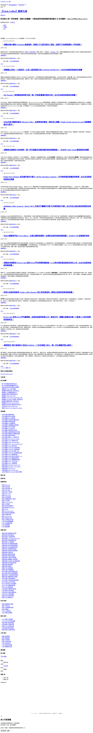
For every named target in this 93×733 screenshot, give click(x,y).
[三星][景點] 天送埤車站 (8, 590)
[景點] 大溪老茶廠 (6, 641)
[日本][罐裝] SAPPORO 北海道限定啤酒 (12, 452)
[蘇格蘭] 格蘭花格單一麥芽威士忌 (10, 401)
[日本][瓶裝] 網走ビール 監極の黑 (10, 437)
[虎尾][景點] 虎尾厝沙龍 (8, 624)
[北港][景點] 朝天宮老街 (8, 628)
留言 (14, 58)
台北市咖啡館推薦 (14, 61)
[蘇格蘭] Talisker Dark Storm (9, 396)
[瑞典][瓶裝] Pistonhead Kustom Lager (11, 465)
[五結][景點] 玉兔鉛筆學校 (8, 578)
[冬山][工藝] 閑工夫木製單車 (9, 583)
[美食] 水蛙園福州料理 (7, 607)
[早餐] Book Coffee (6, 493)
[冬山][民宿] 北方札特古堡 (8, 581)
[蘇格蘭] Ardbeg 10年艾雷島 (9, 389)
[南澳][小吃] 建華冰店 (7, 597)
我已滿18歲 (3, 730)
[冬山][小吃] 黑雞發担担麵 (8, 585)
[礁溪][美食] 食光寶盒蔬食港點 (9, 543)
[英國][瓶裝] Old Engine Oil (8, 468)
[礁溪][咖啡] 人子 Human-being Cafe (11, 538)
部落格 (5, 27)
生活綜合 (12, 22)
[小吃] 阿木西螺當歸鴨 (7, 521)
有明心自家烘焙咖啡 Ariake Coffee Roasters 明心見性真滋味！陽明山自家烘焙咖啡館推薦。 (38, 292)
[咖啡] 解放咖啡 (6, 638)
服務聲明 (60, 713)
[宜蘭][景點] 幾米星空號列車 (9, 562)
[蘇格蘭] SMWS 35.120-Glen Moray (10, 402)
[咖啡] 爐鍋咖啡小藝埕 (7, 604)
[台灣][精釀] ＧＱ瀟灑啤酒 (8, 423)
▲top (2, 63)
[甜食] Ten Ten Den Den (7, 511)
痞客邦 (11, 58)
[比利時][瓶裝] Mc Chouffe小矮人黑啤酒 (12, 472)
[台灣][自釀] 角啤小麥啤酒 (8, 416)
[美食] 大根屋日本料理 (7, 519)
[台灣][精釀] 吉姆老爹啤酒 (8, 421)
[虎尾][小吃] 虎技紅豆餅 (8, 626)
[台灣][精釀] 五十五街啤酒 (8, 418)
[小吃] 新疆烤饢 (6, 525)
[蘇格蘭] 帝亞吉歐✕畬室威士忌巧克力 (11, 404)
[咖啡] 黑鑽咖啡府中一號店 (9, 498)
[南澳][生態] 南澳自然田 (8, 595)
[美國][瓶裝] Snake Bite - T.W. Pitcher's (11, 466)
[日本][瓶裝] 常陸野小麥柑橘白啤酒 (11, 433)
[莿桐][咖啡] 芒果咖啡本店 (8, 629)
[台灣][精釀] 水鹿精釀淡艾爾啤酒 (10, 425)
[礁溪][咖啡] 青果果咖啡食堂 (9, 540)
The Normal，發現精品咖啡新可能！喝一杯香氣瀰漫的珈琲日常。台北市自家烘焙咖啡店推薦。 (40, 95)
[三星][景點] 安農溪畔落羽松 (9, 588)
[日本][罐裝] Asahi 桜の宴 (8, 428)
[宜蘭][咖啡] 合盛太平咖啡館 (9, 557)
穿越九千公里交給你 (30, 52)
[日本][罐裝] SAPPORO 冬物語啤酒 (11, 449)
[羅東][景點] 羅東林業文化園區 (9, 576)
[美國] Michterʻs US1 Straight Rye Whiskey (12, 408)
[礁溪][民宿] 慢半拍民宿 (8, 535)
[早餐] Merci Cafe (6, 485)
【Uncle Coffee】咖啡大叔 (14, 11)
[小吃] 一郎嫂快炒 (6, 611)
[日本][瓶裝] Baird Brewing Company (11, 439)
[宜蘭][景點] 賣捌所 (7, 566)
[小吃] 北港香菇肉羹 (7, 523)
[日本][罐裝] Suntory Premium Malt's (10, 442)
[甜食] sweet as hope (6, 516)
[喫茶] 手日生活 (6, 605)
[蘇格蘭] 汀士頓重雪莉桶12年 (9, 392)
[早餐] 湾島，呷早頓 (7, 492)
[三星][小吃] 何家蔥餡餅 (8, 594)
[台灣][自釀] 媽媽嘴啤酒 (8, 414)
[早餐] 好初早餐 (6, 486)
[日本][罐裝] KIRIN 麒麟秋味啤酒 (10, 458)
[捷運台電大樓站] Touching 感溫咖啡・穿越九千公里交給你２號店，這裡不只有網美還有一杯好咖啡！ (42, 45)
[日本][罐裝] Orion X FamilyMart (10, 461)
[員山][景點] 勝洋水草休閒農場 (9, 573)
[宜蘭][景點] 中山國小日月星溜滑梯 (11, 561)
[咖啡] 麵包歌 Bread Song (8, 507)
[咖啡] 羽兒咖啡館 (6, 497)
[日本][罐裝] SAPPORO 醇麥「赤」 (11, 451)
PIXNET (35, 713)
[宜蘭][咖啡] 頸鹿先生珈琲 (8, 554)
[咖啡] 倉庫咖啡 (6, 636)
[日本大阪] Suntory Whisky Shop (10, 406)
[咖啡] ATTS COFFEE (7, 502)
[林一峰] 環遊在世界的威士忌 (9, 383)
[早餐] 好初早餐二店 (7, 488)
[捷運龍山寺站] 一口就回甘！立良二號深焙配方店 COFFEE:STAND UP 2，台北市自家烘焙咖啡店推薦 (42, 70)
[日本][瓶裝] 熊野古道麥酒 (8, 435)
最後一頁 (8, 367)
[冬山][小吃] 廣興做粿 (7, 587)
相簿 (4, 25)
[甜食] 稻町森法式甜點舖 (8, 512)
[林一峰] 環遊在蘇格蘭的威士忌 (10, 385)
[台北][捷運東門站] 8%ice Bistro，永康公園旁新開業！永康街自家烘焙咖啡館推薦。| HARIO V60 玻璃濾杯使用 (46, 236)
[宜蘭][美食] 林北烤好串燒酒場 (9, 545)
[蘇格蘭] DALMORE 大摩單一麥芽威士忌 (12, 399)
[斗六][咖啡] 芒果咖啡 (7, 619)
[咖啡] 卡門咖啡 (6, 504)
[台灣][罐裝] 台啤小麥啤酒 (8, 426)
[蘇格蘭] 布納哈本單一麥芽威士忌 (10, 390)
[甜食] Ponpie (5, 509)
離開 (8, 730)
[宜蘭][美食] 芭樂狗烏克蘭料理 (9, 550)
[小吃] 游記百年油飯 (7, 645)
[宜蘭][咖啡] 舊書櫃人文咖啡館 (9, 559)
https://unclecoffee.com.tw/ (7, 374)
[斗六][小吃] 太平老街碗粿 (8, 621)
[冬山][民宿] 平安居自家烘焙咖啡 (10, 580)
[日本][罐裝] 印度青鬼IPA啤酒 (9, 430)
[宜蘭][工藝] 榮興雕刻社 (8, 569)
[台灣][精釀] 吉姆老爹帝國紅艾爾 (10, 419)
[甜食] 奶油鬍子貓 (6, 514)
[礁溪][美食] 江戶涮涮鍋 (8, 542)
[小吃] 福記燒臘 (6, 526)
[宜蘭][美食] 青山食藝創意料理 (9, 547)
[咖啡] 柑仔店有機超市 (7, 505)
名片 (4, 28)
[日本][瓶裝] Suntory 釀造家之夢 (10, 440)
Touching (53, 52)
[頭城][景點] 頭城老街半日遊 (9, 533)
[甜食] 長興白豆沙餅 (7, 518)
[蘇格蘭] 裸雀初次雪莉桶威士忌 (10, 394)
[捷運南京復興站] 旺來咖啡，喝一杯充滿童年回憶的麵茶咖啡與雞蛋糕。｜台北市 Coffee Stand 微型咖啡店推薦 (46, 150)
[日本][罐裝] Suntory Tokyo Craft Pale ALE (12, 444)
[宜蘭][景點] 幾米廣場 (7, 564)
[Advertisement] (27, 34)
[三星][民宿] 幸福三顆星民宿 (9, 592)
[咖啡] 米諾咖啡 (6, 639)
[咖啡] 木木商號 (6, 500)
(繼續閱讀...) (4, 55)
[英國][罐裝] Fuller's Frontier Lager (10, 470)
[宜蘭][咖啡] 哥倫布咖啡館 (8, 555)
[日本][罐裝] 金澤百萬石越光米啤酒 (11, 432)
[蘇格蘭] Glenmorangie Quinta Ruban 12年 (12, 397)
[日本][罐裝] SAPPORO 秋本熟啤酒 (11, 447)
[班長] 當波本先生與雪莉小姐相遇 (10, 387)
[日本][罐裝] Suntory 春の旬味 (9, 445)
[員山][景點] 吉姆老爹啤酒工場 (9, 571)
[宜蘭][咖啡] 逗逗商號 (7, 552)
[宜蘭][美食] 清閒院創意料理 (9, 548)
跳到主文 (3, 15)
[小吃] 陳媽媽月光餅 (7, 646)
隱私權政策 (54, 713)
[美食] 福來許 (5, 609)
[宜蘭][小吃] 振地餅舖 (7, 568)
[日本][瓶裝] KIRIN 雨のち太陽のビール (12, 456)
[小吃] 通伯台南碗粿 (7, 612)
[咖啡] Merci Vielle (6, 495)
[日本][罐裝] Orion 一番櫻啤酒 (9, 463)
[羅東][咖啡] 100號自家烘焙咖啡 (10, 575)
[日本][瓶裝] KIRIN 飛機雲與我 (10, 454)
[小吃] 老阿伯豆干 (6, 643)
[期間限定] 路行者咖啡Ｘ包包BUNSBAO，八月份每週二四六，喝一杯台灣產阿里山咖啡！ (38, 345)
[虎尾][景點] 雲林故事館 (8, 622)
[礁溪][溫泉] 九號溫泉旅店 (8, 536)
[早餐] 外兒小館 (6, 490)
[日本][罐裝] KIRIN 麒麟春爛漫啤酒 (11, 459)
